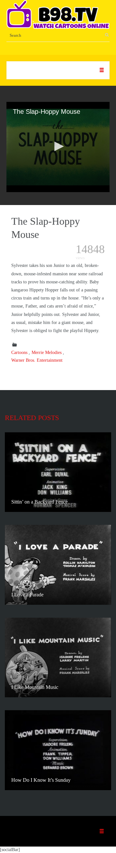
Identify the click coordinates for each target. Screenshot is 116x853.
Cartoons (19, 352)
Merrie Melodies (47, 352)
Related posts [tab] (32, 418)
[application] (58, 147)
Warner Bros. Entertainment (37, 360)
